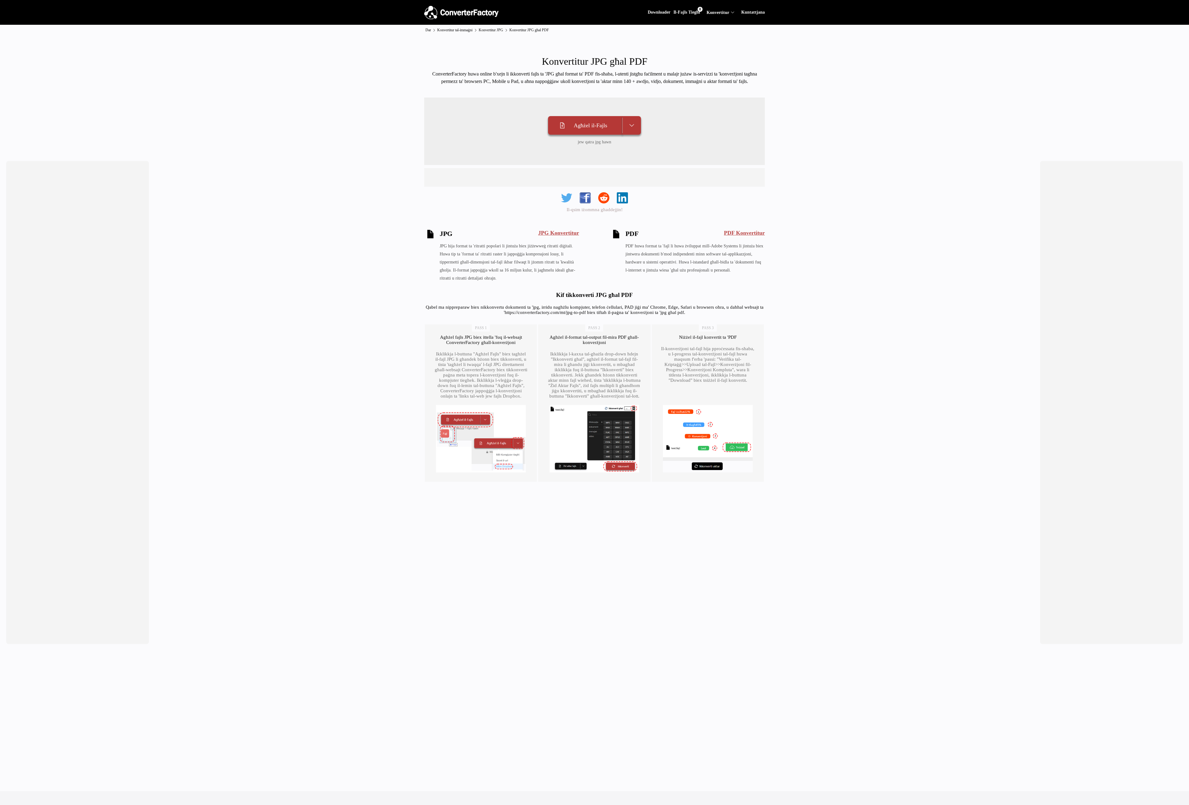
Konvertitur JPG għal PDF (529, 30)
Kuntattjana (753, 12)
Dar (428, 30)
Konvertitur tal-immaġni (455, 30)
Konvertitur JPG (491, 30)
